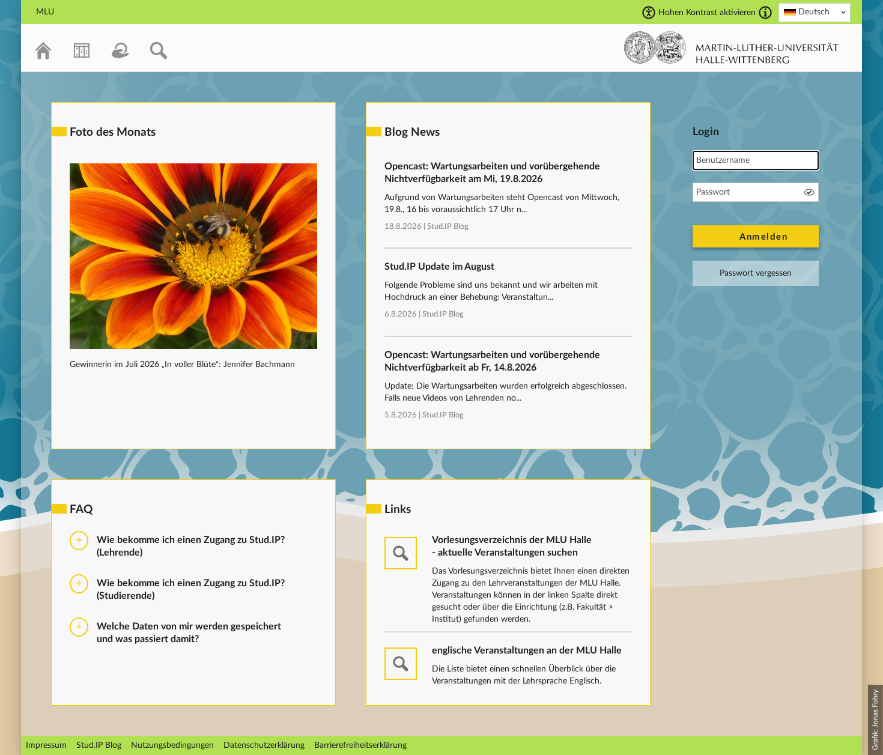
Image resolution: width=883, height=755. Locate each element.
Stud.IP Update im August (439, 266)
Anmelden (763, 236)
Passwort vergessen (756, 273)
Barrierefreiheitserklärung (360, 745)
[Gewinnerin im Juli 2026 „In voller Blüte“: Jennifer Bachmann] (193, 346)
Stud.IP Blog (448, 227)
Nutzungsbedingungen (172, 745)
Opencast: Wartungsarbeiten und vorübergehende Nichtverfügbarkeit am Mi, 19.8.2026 (492, 173)
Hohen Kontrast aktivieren (707, 12)
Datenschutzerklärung (264, 745)
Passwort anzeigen (809, 192)
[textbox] (814, 12)
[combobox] (814, 12)
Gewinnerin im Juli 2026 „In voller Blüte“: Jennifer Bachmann (182, 364)
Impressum (46, 745)
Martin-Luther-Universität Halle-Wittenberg (731, 47)
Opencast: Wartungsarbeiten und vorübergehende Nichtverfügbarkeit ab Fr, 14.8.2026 (492, 361)
